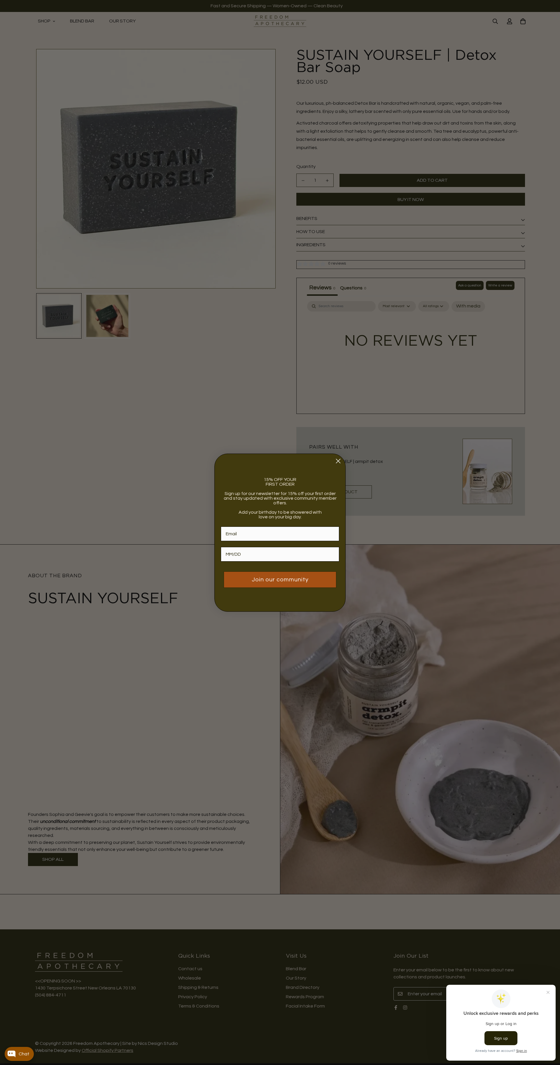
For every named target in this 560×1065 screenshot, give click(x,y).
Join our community (280, 580)
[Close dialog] (338, 461)
